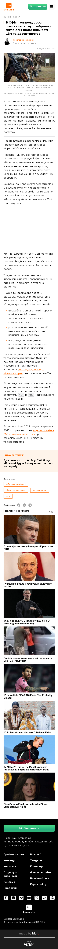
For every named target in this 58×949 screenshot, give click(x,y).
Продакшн (11, 888)
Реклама (9, 882)
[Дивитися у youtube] (29, 898)
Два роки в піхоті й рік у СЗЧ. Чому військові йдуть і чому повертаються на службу (28, 463)
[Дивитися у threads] (52, 898)
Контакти (10, 866)
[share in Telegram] (30, 505)
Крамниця (37, 866)
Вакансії (35, 854)
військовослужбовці (16, 484)
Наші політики (39, 878)
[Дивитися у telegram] (21, 898)
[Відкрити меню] (52, 7)
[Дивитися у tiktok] (44, 898)
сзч (8, 496)
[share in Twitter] (24, 505)
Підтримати (38, 6)
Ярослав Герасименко (23, 40)
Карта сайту (38, 884)
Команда (9, 860)
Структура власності (11, 874)
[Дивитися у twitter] (37, 898)
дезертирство (39, 490)
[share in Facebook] (18, 505)
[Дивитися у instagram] (13, 898)
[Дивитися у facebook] (6, 898)
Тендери (36, 860)
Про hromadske (14, 854)
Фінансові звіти (40, 872)
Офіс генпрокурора (15, 490)
